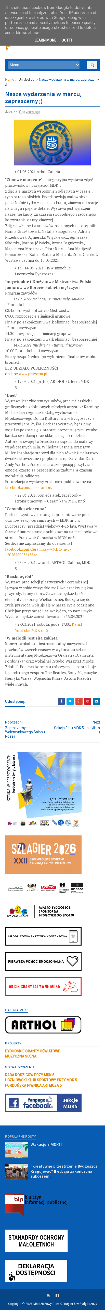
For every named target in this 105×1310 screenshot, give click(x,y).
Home (9, 79)
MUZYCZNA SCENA (20, 1056)
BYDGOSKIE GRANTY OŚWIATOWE (32, 1051)
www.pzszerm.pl (33, 373)
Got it (66, 40)
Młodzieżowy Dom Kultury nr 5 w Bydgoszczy (65, 1304)
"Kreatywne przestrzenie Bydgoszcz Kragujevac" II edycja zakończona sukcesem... (64, 1171)
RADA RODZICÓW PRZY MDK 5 (29, 1075)
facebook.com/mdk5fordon (28, 487)
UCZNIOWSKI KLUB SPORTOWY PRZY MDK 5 (41, 1080)
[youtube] (48, 1295)
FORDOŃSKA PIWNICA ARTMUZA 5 (33, 1085)
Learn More (45, 40)
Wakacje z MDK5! (46, 1144)
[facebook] (57, 1295)
